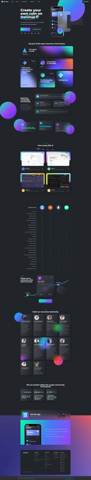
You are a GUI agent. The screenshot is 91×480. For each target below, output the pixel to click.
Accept (69, 478)
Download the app (37, 29)
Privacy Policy (31, 478)
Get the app (86, 1)
